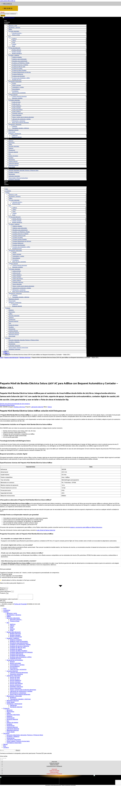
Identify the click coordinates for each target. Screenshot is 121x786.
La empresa (8, 190)
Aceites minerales (16, 107)
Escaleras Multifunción (17, 74)
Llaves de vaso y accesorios (19, 92)
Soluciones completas (17, 98)
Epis (10, 36)
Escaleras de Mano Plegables (19, 70)
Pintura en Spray (16, 34)
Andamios (11, 148)
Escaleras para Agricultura (18, 76)
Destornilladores (16, 89)
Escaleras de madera (17, 68)
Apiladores (14, 126)
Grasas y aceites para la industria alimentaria (23, 117)
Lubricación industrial (14, 163)
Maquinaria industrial (13, 130)
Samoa (50, 407)
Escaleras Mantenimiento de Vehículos (21, 72)
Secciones (6, 168)
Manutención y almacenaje (15, 124)
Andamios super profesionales (19, 59)
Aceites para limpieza (17, 109)
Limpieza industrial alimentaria (19, 96)
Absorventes (12, 142)
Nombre (2, 590)
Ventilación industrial (16, 137)
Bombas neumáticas (17, 53)
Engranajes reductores (17, 113)
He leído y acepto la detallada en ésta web (21, 604)
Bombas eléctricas (16, 49)
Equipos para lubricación (14, 48)
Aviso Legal (54, 761)
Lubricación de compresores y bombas (21, 119)
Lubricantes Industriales (14, 176)
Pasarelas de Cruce (16, 79)
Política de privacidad (6, 602)
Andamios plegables (17, 57)
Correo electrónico (5, 591)
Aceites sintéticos (16, 111)
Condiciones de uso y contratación (54, 766)
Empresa (2, 588)
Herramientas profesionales (15, 81)
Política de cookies (54, 764)
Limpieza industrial (13, 94)
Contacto (6, 184)
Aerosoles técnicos (17, 33)
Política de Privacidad (20, 604)
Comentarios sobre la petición (9, 599)
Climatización (12, 150)
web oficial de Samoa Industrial (46, 530)
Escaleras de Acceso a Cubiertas (20, 64)
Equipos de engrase (13, 155)
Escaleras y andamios (14, 55)
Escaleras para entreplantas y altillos (21, 78)
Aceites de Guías (16, 102)
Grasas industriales (16, 115)
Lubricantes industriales (14, 100)
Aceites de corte (16, 104)
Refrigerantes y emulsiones (18, 121)
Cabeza (14, 40)
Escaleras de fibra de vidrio (18, 66)
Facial (13, 42)
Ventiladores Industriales (14, 179)
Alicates (14, 83)
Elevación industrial (13, 152)
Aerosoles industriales (14, 31)
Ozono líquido (12, 132)
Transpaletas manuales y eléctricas (20, 128)
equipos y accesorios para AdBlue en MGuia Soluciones (86, 527)
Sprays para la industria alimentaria (20, 122)
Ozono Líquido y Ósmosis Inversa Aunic (18, 178)
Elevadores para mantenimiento (19, 61)
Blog (4, 746)
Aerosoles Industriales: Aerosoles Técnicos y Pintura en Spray (23, 170)
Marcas (7, 351)
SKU (1, 600)
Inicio (6, 189)
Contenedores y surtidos (18, 87)
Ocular (13, 46)
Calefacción (15, 135)
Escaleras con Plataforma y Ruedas (20, 62)
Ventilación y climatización (14, 133)
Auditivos (14, 38)
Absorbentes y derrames (14, 27)
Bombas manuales (16, 51)
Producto (3, 593)
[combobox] (8, 14)
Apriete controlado (16, 85)
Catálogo (6, 23)
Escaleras (11, 157)
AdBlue (10, 29)
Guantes (14, 44)
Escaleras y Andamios (14, 172)
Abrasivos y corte (13, 25)
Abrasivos (11, 140)
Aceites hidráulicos (16, 105)
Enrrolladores (15, 91)
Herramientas (12, 159)
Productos (6, 138)
